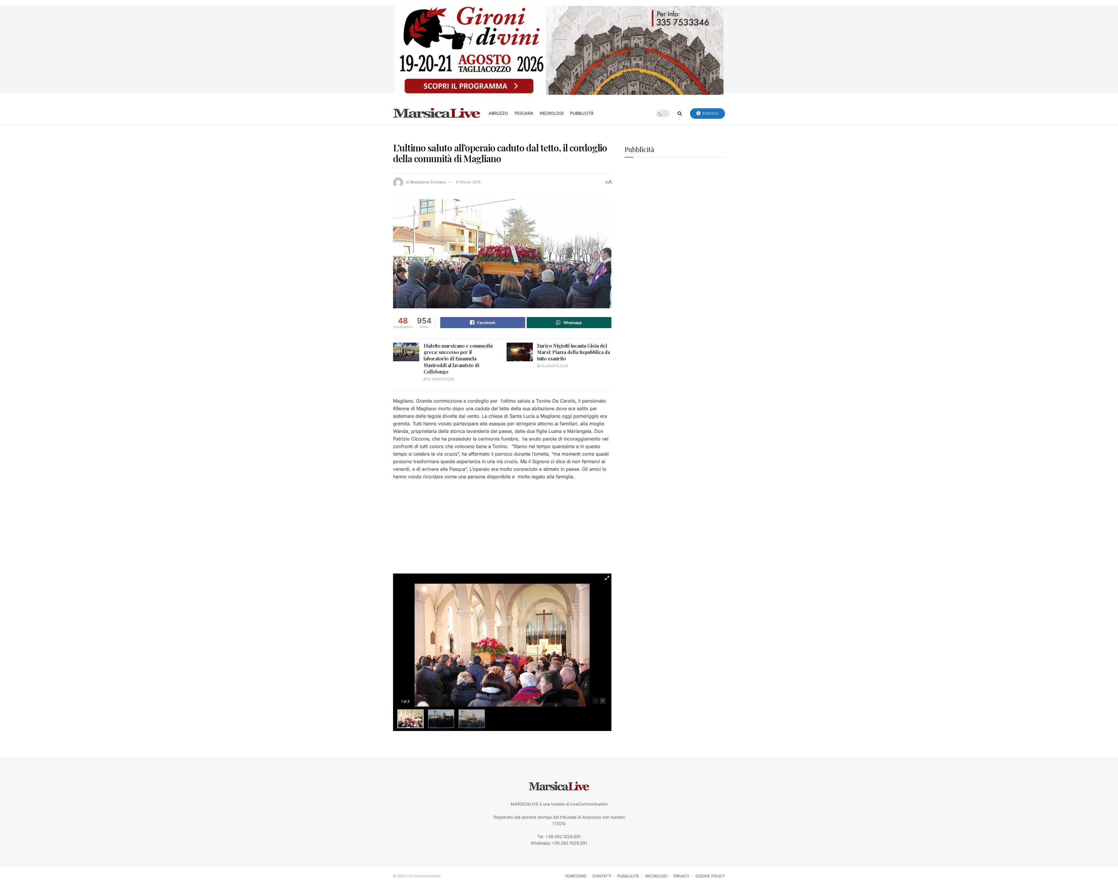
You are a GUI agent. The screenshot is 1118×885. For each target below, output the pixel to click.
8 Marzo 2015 (468, 182)
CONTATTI (601, 876)
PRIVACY (681, 876)
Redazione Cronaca (427, 182)
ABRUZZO (498, 113)
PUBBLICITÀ (582, 113)
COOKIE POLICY (710, 876)
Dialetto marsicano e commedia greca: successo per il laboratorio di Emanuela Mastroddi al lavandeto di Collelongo (458, 359)
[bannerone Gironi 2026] (559, 49)
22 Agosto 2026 (440, 379)
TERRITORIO (575, 876)
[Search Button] (679, 113)
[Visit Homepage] (436, 113)
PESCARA (523, 113)
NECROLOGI (552, 113)
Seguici (710, 113)
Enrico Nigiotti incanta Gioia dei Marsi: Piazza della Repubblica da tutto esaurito (573, 352)
